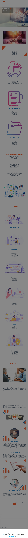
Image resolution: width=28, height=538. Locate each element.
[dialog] (14, 269)
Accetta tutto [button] (11, 536)
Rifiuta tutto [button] (16, 536)
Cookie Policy (19, 533)
